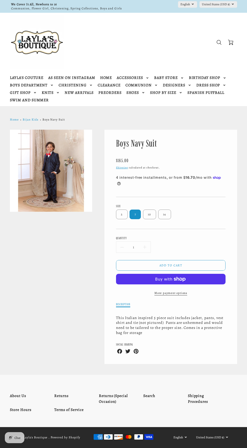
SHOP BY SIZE (163, 92)
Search (149, 395)
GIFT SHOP (20, 92)
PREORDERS (110, 92)
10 (149, 214)
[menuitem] (26, 78)
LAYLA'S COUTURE (26, 77)
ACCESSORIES (130, 77)
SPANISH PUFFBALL (205, 92)
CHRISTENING (73, 85)
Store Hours (20, 409)
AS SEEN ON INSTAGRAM (71, 77)
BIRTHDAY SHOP (204, 77)
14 (164, 214)
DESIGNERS (174, 85)
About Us (18, 395)
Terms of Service (68, 409)
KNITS (48, 92)
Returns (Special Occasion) (113, 398)
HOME (106, 77)
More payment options (170, 293)
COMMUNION (138, 85)
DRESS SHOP (208, 85)
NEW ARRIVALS (79, 92)
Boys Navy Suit (53, 119)
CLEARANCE (109, 85)
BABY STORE (166, 77)
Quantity (121, 238)
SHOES (132, 92)
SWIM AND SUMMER (29, 100)
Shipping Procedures (198, 398)
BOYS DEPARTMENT (29, 85)
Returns (61, 395)
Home (14, 119)
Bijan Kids (30, 119)
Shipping (122, 167)
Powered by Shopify (65, 437)
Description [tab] (123, 304)
